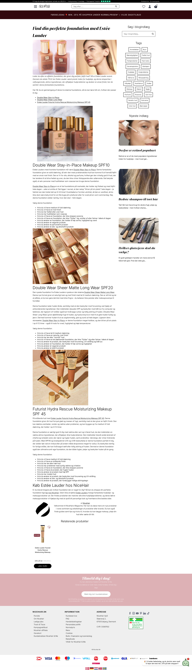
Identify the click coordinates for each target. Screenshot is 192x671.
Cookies (69, 633)
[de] (92, 668)
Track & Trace (39, 624)
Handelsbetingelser (74, 621)
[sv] (105, 668)
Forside (37, 616)
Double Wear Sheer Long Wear (49, 100)
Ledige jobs (38, 621)
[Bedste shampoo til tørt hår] (139, 181)
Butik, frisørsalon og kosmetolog (79, 636)
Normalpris (70, 627)
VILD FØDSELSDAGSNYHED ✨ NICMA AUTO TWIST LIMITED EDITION (96, 15)
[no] (100, 668)
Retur (68, 630)
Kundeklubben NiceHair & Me (46, 636)
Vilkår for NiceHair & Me (76, 642)
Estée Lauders (82, 493)
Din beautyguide (154, 1)
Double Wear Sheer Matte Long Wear (99, 292)
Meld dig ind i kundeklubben (96, 594)
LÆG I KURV (42, 566)
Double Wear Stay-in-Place (48, 97)
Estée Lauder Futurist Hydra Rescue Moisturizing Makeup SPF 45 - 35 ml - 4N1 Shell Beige (42, 550)
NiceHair (86, 503)
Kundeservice (145, 1)
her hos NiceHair (52, 493)
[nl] (96, 668)
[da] (87, 668)
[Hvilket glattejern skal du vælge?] (139, 230)
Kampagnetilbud (40, 627)
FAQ (67, 619)
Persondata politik (73, 624)
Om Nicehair (39, 619)
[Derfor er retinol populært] (139, 133)
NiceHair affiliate (41, 630)
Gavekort (37, 633)
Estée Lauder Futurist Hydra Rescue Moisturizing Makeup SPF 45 (63, 102)
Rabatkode (70, 639)
